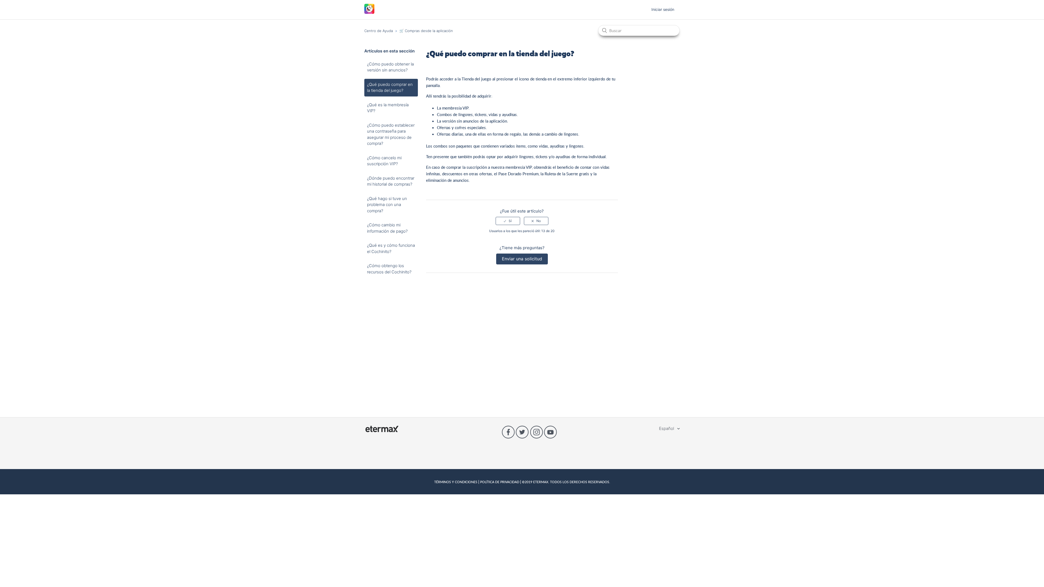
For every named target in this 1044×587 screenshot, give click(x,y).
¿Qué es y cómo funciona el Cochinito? (391, 248)
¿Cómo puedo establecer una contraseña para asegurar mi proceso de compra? (391, 134)
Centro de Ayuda (378, 31)
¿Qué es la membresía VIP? (388, 108)
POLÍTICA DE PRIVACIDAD (499, 482)
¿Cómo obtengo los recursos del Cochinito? (389, 268)
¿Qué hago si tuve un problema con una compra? (387, 204)
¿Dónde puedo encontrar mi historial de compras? (390, 181)
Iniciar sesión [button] (662, 9)
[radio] (508, 221)
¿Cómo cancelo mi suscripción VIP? (384, 161)
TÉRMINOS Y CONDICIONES (456, 482)
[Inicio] (369, 12)
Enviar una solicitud (522, 258)
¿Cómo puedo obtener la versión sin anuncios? (390, 67)
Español (667, 428)
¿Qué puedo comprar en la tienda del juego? (390, 87)
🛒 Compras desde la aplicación (426, 31)
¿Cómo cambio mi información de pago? (387, 228)
